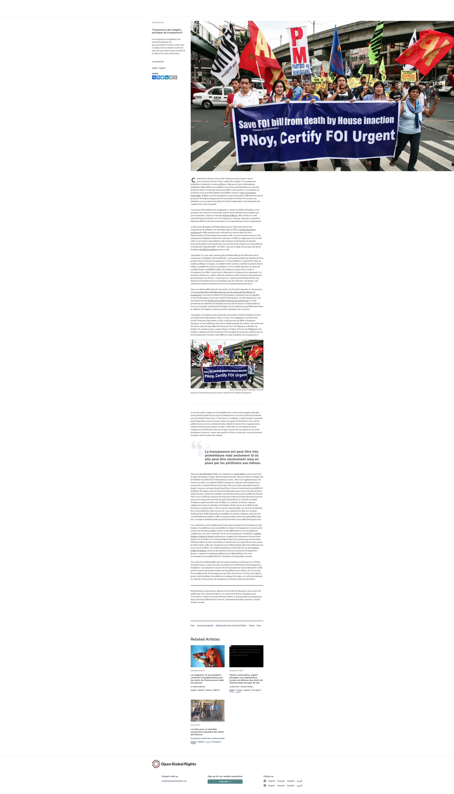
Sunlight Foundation (208, 249)
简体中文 (217, 690)
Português (256, 690)
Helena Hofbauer (230, 215)
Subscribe (223, 781)
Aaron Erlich (239, 474)
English (154, 68)
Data (193, 625)
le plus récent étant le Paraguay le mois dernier (228, 301)
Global (251, 625)
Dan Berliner (159, 62)
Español (162, 68)
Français (281, 781)
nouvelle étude (205, 474)
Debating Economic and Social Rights (231, 625)
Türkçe (239, 690)
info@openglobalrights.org (174, 781)
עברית (231, 692)
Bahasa (209, 690)
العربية (238, 692)
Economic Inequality (205, 625)
